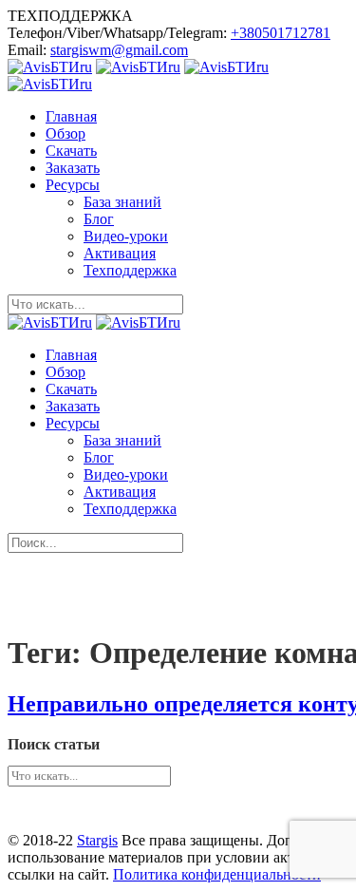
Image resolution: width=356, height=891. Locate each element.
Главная (71, 116)
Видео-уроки (126, 236)
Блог (99, 219)
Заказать (73, 168)
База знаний (122, 202)
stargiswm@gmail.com (119, 50)
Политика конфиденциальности (217, 874)
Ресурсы (73, 185)
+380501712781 (280, 33)
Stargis (97, 840)
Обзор (65, 133)
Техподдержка (130, 270)
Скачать (71, 150)
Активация (120, 253)
